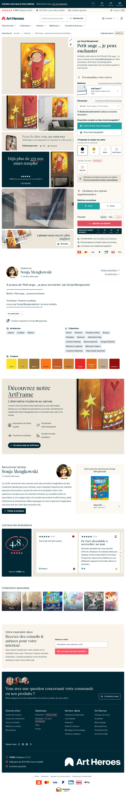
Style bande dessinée (95, 351)
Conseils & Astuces (73, 25)
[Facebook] (26, 744)
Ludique (20, 332)
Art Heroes (100, 710)
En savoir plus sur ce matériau (110, 83)
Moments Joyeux (93, 346)
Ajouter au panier (101, 223)
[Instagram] (19, 744)
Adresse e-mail (61, 639)
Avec (112, 206)
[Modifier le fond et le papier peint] (71, 44)
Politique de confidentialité (82, 776)
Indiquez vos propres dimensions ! (97, 113)
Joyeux (11, 332)
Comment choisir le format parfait (108, 101)
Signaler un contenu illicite (60, 776)
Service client (72, 710)
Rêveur (31, 332)
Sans (90, 206)
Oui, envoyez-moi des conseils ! (72, 651)
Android (53, 146)
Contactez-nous (111, 696)
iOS (44, 146)
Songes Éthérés (108, 342)
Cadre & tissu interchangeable (97, 125)
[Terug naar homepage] (13, 18)
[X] (30, 744)
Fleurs (68, 332)
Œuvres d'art (8, 25)
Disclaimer (45, 776)
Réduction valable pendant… (100, 231)
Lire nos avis (25, 183)
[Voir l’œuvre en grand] (71, 40)
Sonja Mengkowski (89, 41)
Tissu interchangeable (93, 132)
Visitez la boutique (109, 270)
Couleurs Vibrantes (74, 351)
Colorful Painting (73, 342)
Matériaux (53, 25)
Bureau (106, 332)
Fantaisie (70, 337)
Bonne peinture (90, 342)
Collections (25, 25)
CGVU (36, 776)
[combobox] (53, 18)
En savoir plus (111, 274)
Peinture (78, 332)
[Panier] (121, 18)
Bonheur (81, 337)
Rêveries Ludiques (74, 346)
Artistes (39, 25)
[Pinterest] (23, 744)
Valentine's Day (94, 337)
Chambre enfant (93, 332)
